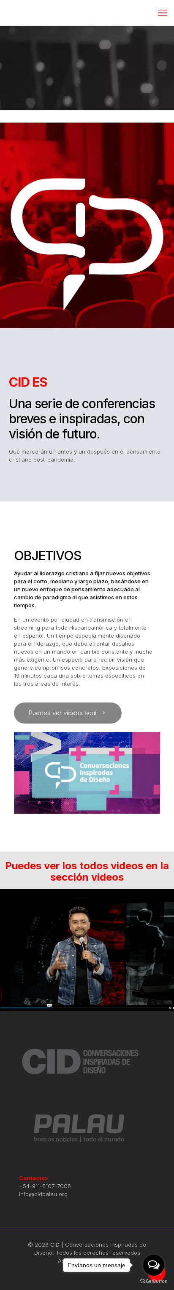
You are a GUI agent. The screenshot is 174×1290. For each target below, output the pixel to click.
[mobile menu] (162, 12)
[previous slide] (7, 950)
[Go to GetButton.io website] (153, 1281)
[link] (87, 773)
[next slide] (166, 950)
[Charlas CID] (87, 12)
